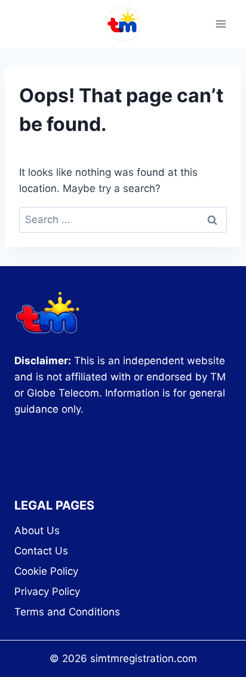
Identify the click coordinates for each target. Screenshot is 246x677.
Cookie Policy (46, 571)
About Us (37, 530)
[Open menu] (221, 23)
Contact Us (41, 551)
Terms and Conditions (67, 612)
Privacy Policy (47, 591)
